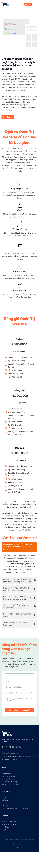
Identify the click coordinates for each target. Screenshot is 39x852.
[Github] (21, 747)
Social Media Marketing (9, 782)
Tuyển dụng (5, 800)
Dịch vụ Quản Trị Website (10, 784)
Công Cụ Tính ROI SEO (9, 821)
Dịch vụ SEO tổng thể (8, 776)
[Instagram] (7, 747)
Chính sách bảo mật (19, 844)
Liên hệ (4, 803)
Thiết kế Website (7, 773)
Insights (4, 830)
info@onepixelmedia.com (14, 753)
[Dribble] (17, 747)
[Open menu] (35, 4)
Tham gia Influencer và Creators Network (15, 808)
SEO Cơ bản (6, 827)
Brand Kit (5, 806)
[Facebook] (3, 747)
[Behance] (14, 747)
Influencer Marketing (8, 779)
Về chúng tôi (6, 797)
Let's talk (28, 4)
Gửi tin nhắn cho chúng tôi (19, 710)
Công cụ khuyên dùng (9, 824)
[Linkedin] (10, 747)
